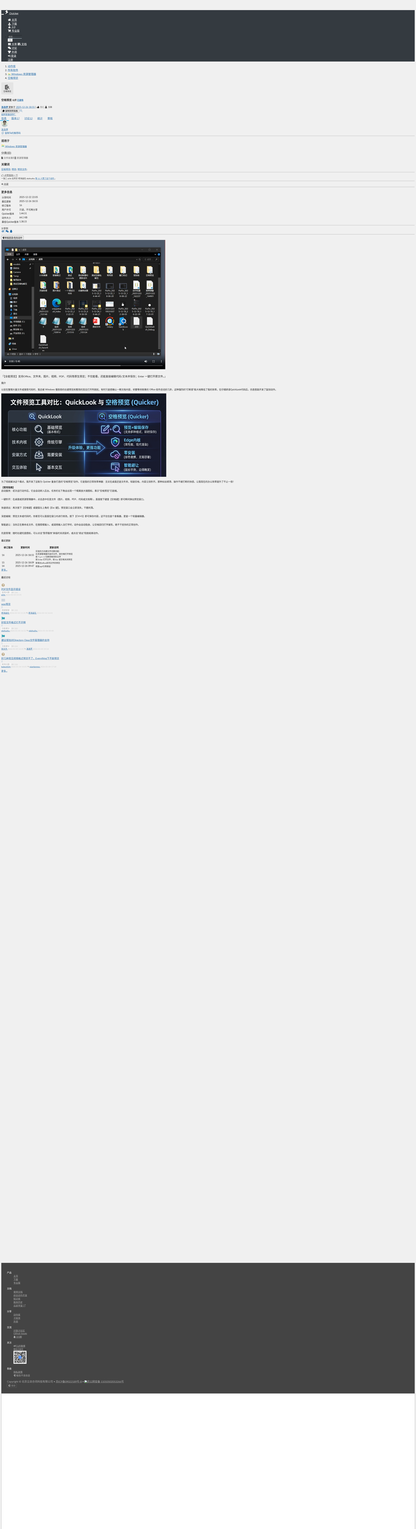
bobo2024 (6, 667)
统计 (40, 118)
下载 (14, 24)
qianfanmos (35, 667)
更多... (4, 570)
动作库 (12, 66)
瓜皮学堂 (18, 1306)
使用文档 (18, 1292)
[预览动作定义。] (21, 111)
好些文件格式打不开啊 (13, 622)
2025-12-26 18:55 (25, 107)
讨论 (28, 118)
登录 (13, 56)
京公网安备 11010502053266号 (105, 1381)
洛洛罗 (5, 107)
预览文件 (22, 169)
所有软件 (13, 70)
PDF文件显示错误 (10, 589)
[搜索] (10, 40)
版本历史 (18, 1302)
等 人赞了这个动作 (45, 179)
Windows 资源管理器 (16, 147)
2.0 (13, 27)
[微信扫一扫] (7, 231)
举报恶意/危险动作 (13, 238)
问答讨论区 (19, 1331)
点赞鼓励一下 (11, 175)
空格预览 (13, 78)
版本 (15, 118)
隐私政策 (18, 1372)
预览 (14, 169)
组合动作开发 (20, 1295)
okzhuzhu (5, 631)
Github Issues (20, 1334)
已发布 (20, 100)
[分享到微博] (3, 231)
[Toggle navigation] (2, 14)
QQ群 (18, 1337)
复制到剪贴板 (11, 111)
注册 (10, 60)
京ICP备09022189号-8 (69, 1381)
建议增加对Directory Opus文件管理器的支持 (25, 640)
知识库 (16, 1299)
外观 (15, 1322)
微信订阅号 (18, 1349)
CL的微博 (20, 1346)
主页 (14, 20)
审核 (50, 118)
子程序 (16, 1318)
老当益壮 (5, 613)
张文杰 (4, 649)
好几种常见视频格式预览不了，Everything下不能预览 (30, 658)
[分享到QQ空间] (11, 231)
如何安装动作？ (8, 114)
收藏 (5, 184)
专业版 (15, 31)
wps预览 (6, 604)
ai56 (3, 595)
